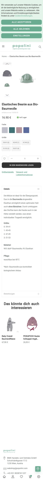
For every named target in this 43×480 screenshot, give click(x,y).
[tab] (21, 189)
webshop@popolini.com (17, 468)
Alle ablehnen (21, 29)
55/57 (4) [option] (16, 148)
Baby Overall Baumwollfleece (8, 337)
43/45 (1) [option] (16, 142)
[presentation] (20, 79)
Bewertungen (9, 294)
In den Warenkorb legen (21, 165)
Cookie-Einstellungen (23, 16)
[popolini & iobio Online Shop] (21, 47)
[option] (7, 85)
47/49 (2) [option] (26, 142)
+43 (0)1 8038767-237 (16, 473)
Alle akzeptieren (21, 22)
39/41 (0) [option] (6, 142)
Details (7, 189)
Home (4, 56)
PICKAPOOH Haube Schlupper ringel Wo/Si (31, 337)
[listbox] (21, 130)
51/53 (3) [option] (6, 148)
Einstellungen (21, 36)
